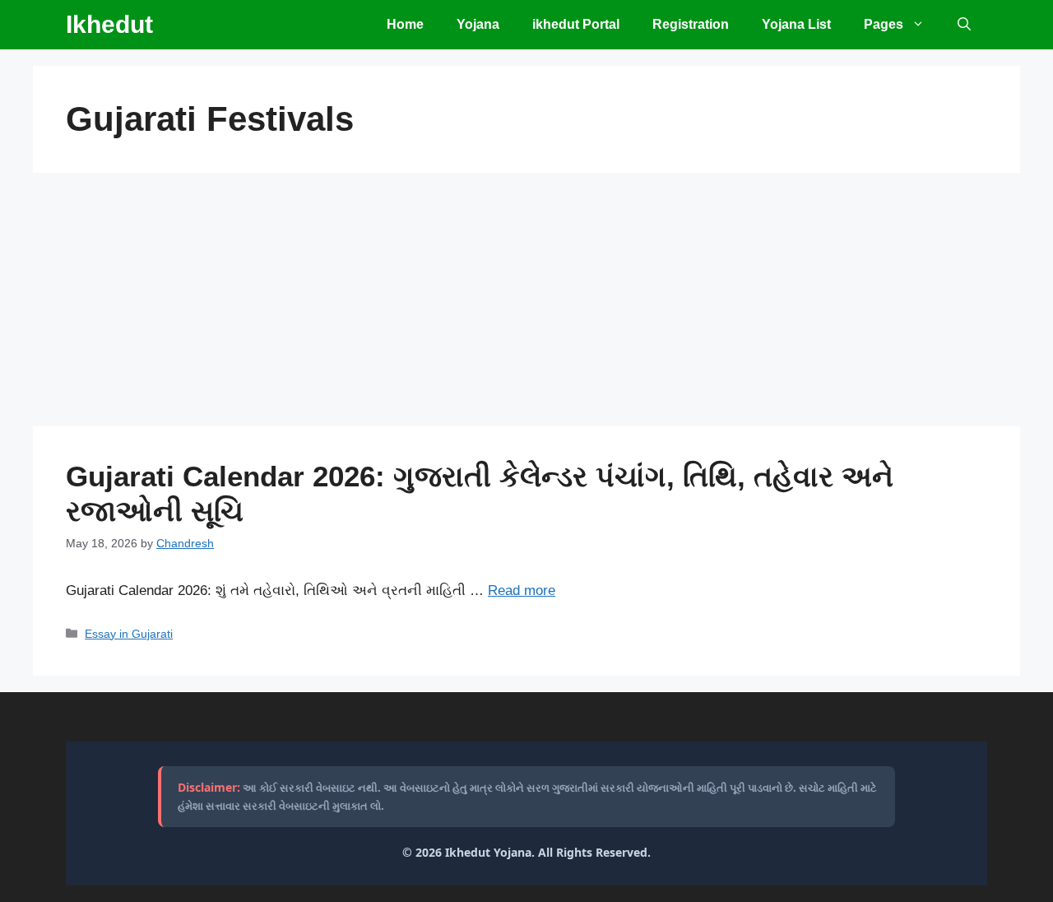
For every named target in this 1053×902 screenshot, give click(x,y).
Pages (883, 24)
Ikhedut (109, 24)
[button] (964, 24)
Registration (690, 24)
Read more (521, 590)
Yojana (478, 24)
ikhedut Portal (575, 24)
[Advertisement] (526, 304)
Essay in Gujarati (129, 633)
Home (405, 24)
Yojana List (796, 24)
